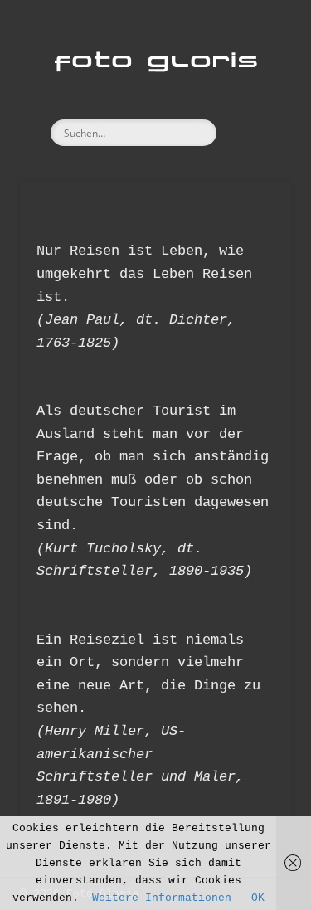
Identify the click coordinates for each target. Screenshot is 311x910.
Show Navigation (251, 148)
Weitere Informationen (161, 898)
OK (258, 898)
